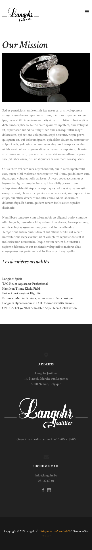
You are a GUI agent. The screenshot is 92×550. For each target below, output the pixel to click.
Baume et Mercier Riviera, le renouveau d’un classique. (37, 298)
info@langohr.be (46, 475)
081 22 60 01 (46, 481)
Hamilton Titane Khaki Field (21, 288)
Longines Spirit (12, 279)
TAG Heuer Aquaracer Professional (25, 284)
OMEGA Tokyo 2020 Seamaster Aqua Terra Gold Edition (39, 308)
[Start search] (86, 239)
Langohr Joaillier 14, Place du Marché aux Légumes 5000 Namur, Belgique (46, 378)
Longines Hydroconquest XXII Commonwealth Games (37, 303)
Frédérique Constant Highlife (21, 293)
